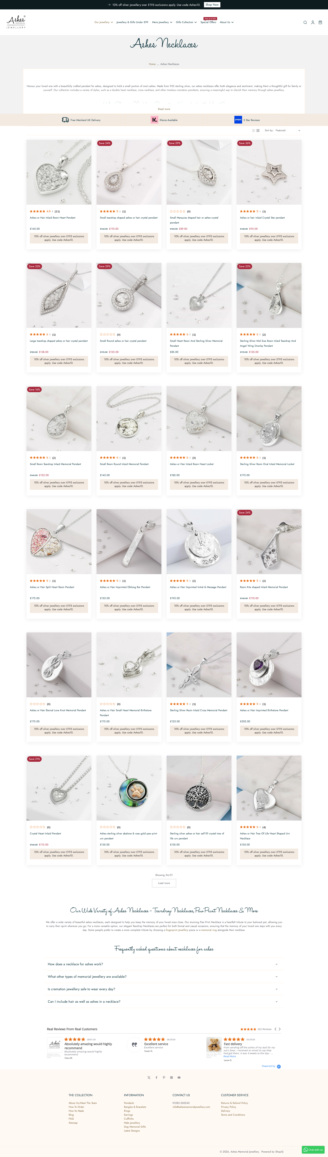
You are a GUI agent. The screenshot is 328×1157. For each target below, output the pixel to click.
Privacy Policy (228, 1107)
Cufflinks (129, 1119)
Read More (132, 1056)
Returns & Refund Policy (234, 1103)
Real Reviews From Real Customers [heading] (72, 1029)
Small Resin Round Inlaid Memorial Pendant (124, 464)
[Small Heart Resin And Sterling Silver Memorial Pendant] (199, 295)
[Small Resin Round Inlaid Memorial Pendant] (129, 418)
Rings (127, 1111)
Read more (164, 109)
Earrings (128, 1115)
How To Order (76, 1107)
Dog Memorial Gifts (135, 1127)
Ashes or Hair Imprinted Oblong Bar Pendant (125, 587)
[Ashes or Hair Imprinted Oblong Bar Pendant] (129, 541)
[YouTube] (179, 1077)
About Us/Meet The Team (83, 1103)
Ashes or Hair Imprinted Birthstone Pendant (264, 710)
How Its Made (76, 1111)
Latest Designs (132, 1131)
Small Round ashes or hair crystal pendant (123, 341)
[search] (305, 22)
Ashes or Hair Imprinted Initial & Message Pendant (198, 587)
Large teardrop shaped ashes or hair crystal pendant (59, 341)
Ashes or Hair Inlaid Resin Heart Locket (192, 464)
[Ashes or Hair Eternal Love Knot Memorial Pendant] (58, 664)
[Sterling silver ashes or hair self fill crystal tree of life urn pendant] (199, 788)
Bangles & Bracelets (135, 1107)
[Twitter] (149, 1077)
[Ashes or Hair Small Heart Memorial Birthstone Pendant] (129, 664)
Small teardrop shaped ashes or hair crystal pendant (129, 218)
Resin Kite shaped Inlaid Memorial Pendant (264, 587)
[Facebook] (156, 1077)
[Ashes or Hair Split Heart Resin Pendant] (58, 541)
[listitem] (64, 1044)
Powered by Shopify (272, 1152)
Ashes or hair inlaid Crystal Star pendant (262, 218)
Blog (71, 1115)
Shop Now (212, 5)
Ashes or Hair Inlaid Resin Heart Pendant (52, 218)
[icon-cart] (320, 22)
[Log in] (312, 22)
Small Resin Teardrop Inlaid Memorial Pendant (55, 464)
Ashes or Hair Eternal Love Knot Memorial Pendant (58, 710)
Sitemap (73, 1123)
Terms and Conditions (233, 1115)
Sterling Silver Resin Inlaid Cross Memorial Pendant (198, 710)
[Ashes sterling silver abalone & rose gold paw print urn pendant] (129, 788)
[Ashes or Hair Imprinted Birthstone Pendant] (269, 664)
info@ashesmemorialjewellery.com (191, 1107)
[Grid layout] (258, 130)
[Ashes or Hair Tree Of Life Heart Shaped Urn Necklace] (269, 788)
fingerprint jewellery (177, 930)
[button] (275, 1029)
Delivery (225, 1111)
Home (152, 64)
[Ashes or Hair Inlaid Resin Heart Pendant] (58, 172)
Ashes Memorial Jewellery (245, 1152)
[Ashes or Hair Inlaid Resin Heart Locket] (199, 418)
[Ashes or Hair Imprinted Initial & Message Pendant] (199, 541)
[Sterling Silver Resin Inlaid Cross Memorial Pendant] (199, 664)
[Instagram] (171, 1077)
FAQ (71, 1119)
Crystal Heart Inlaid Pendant (45, 833)
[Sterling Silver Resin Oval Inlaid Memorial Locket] (269, 418)
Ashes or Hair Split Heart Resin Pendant (52, 587)
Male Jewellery (132, 1123)
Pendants (129, 1103)
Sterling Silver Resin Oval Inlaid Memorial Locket (267, 464)
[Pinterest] (164, 1077)
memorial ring (209, 930)
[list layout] (254, 130)
